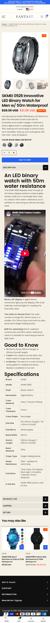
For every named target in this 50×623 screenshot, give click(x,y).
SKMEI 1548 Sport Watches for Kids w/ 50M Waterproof (13, 559)
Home (4, 24)
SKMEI (4, 553)
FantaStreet (25, 17)
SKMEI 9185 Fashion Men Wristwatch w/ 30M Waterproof (36, 559)
